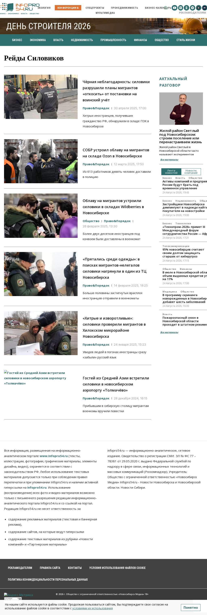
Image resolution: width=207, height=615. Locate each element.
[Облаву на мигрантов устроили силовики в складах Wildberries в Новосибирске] (41, 216)
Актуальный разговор (173, 81)
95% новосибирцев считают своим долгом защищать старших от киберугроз (183, 253)
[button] (166, 8)
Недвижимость (185, 201)
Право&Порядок (96, 108)
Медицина (170, 291)
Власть (180, 178)
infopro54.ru (36, 487)
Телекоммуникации (176, 246)
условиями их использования (92, 608)
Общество (91, 221)
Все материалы (169, 159)
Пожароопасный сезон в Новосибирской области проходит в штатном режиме (185, 321)
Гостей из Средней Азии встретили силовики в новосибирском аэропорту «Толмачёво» (116, 384)
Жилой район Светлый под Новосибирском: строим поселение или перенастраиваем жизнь (180, 136)
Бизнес (167, 178)
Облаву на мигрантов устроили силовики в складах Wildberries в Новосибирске (113, 206)
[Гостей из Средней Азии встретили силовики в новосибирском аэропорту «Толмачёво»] (41, 392)
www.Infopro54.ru (54, 456)
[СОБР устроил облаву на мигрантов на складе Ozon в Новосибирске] (41, 161)
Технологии (183, 223)
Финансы (186, 269)
